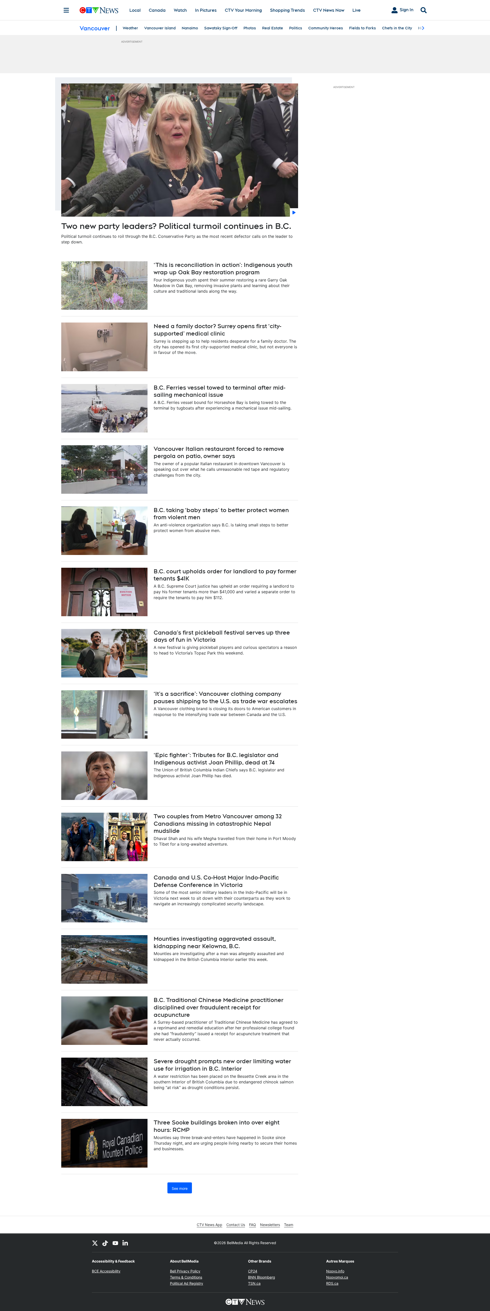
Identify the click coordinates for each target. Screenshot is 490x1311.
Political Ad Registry (186, 1283)
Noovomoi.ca (337, 1277)
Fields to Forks (362, 28)
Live (356, 10)
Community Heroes (325, 28)
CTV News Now (328, 10)
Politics (295, 28)
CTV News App (209, 1224)
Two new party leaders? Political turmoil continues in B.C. (176, 226)
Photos (249, 28)
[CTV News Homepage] (99, 10)
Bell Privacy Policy (185, 1271)
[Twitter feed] (95, 1243)
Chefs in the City (397, 28)
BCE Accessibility (106, 1271)
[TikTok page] (105, 1243)
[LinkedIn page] (125, 1243)
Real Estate (272, 28)
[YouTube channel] (115, 1243)
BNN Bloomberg (261, 1277)
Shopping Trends (287, 10)
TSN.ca (254, 1283)
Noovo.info (335, 1271)
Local (135, 10)
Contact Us (235, 1224)
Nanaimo (190, 28)
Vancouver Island (160, 28)
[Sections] (66, 10)
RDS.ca (332, 1283)
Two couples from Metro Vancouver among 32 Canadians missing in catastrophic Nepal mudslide (218, 823)
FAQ (252, 1224)
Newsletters (270, 1224)
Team (288, 1224)
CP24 (252, 1271)
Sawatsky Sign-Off (220, 28)
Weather (130, 28)
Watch (180, 10)
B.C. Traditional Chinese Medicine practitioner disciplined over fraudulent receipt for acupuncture (219, 1007)
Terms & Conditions (186, 1277)
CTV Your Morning (243, 10)
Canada (157, 10)
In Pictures (206, 10)
